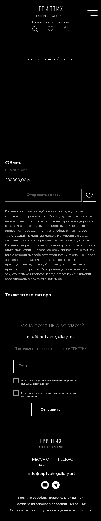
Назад (31, 59)
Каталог (68, 59)
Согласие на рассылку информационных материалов (50, 510)
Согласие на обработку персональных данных (51, 504)
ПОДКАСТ (66, 459)
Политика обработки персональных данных (50, 497)
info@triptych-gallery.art (50, 337)
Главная (48, 59)
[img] (66, 28)
